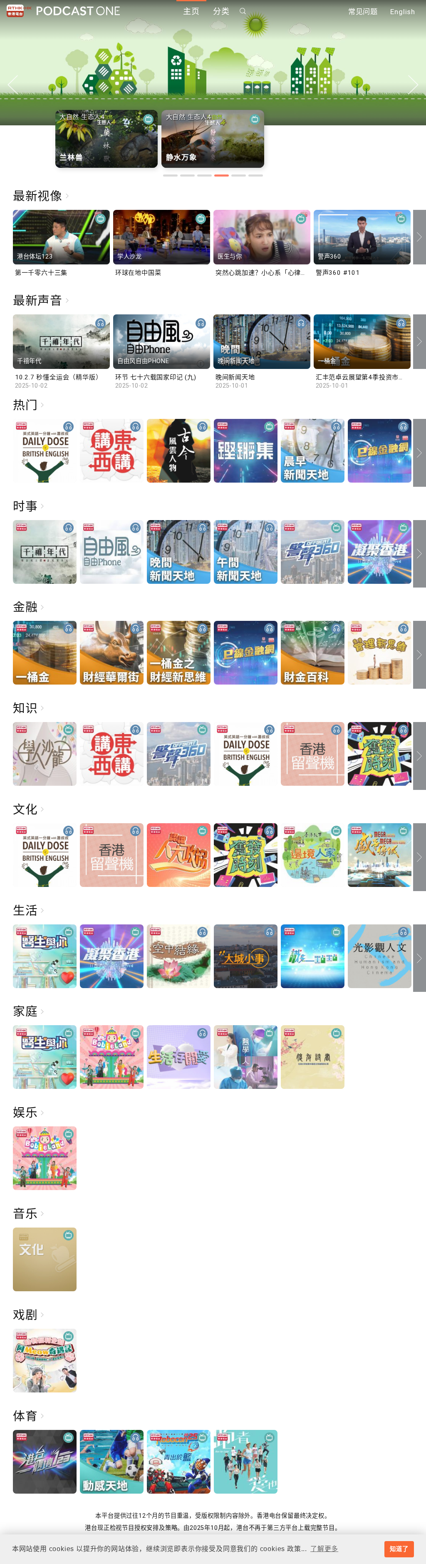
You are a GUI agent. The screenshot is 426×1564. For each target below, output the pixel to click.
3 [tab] (204, 175)
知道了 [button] (399, 1549)
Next (413, 85)
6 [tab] (255, 175)
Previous (12, 85)
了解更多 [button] (324, 1548)
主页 (191, 11)
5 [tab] (238, 175)
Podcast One (78, 11)
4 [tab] (221, 175)
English (402, 11)
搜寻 (243, 11)
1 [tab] (170, 175)
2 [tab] (187, 175)
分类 (221, 11)
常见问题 (363, 11)
